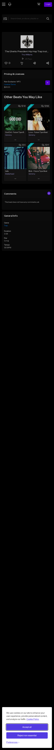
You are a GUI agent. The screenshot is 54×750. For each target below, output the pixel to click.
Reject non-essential (27, 735)
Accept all (27, 726)
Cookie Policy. (32, 719)
